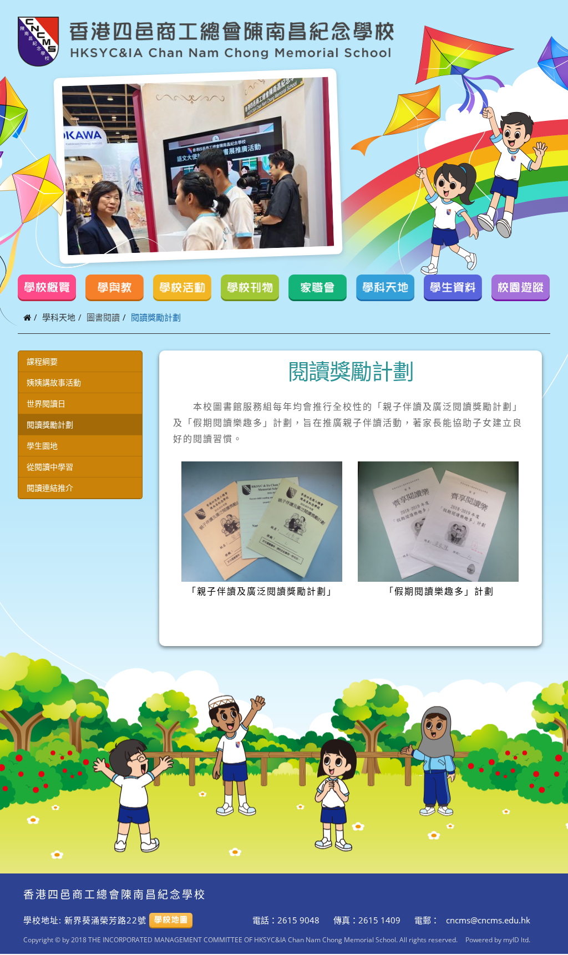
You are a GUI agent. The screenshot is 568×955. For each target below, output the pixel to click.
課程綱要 (42, 361)
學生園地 (42, 445)
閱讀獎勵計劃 (50, 424)
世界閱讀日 (46, 403)
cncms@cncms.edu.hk (487, 920)
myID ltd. (516, 939)
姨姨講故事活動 (54, 382)
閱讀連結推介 (50, 487)
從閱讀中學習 (50, 466)
